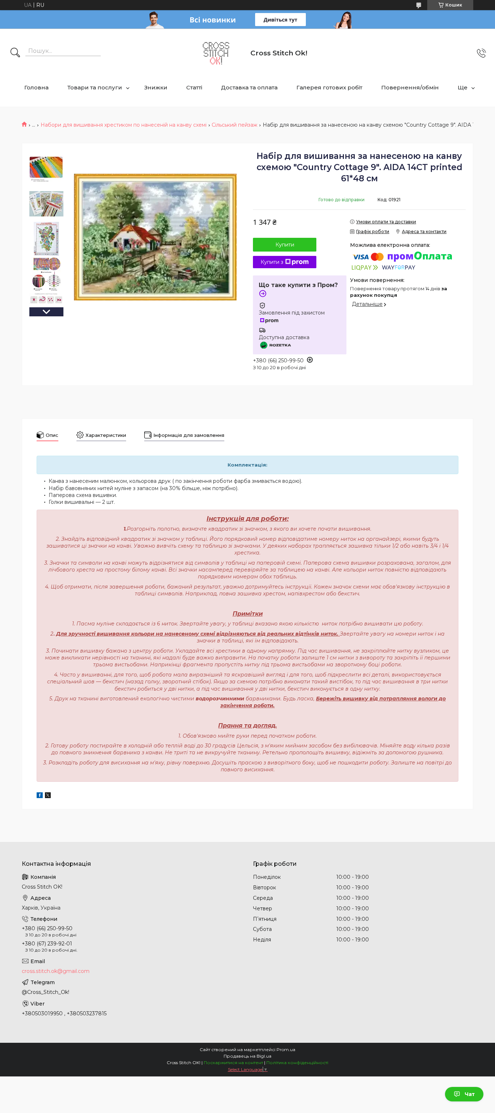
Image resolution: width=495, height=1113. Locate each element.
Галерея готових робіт (329, 87)
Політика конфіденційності (297, 1062)
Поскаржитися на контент (233, 1062)
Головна (36, 87)
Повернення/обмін (410, 87)
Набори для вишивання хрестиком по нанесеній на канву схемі (124, 125)
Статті (194, 87)
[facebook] (40, 796)
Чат (470, 1094)
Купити (284, 244)
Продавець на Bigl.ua (247, 1056)
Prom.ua (285, 1049)
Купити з (272, 262)
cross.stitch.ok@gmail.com (56, 971)
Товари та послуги (94, 87)
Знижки (155, 87)
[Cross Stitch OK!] (216, 53)
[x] (48, 796)
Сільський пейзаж (234, 125)
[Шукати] (15, 53)
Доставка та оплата (249, 87)
